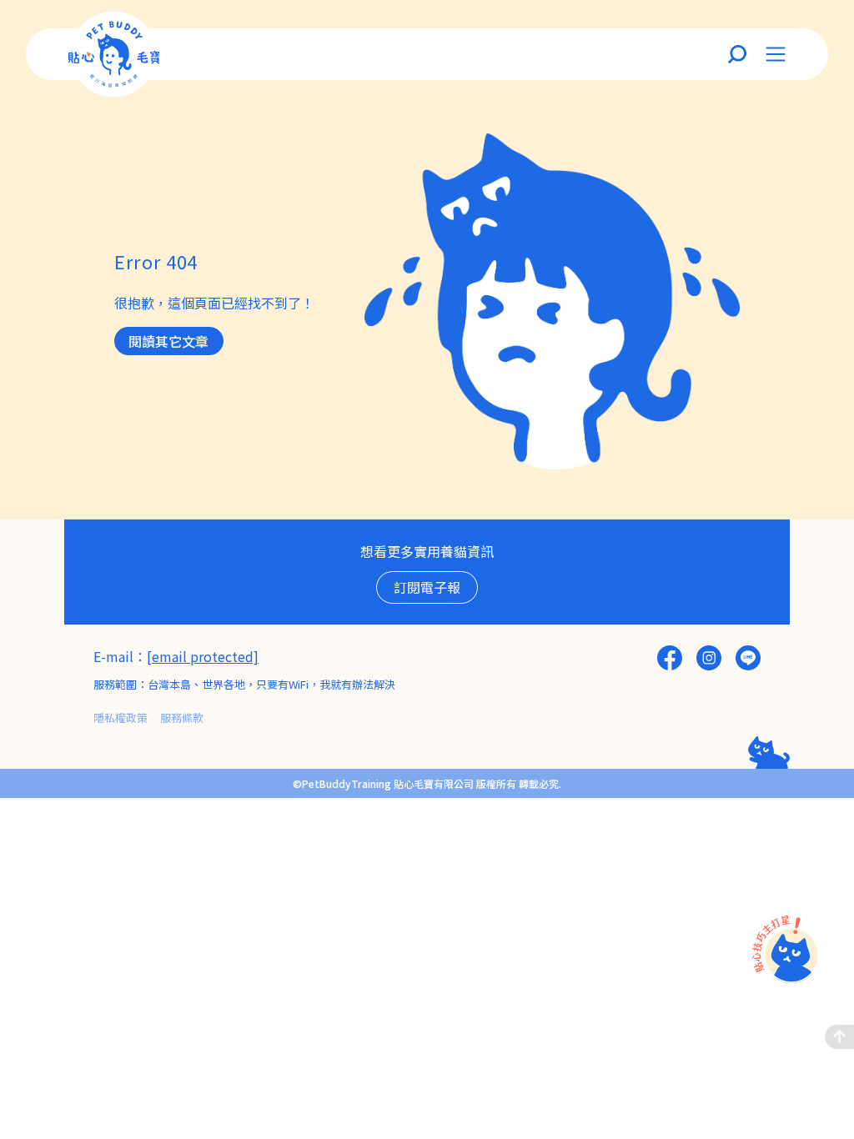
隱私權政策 (120, 717)
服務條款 (181, 717)
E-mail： (120, 656)
